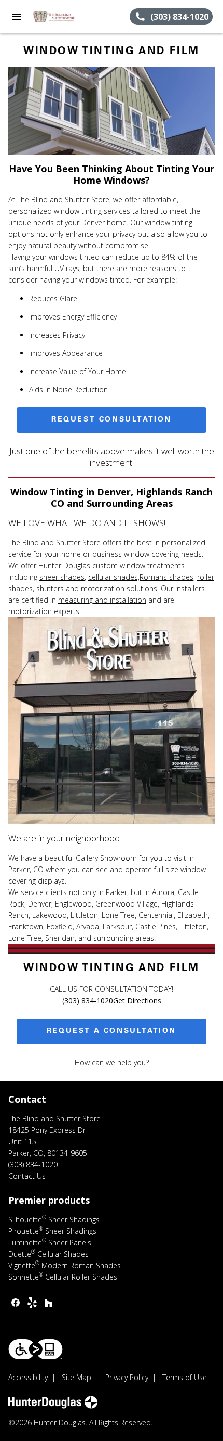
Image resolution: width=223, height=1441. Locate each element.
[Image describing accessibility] (35, 1349)
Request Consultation (111, 420)
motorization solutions (119, 588)
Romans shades (166, 577)
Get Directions (137, 1000)
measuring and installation (102, 600)
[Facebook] (15, 1302)
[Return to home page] (64, 16)
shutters (50, 588)
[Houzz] (48, 1302)
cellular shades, (114, 577)
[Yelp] (32, 1302)
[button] (16, 16)
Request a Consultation (111, 1031)
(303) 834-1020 (87, 1000)
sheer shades (62, 577)
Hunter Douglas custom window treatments (111, 565)
